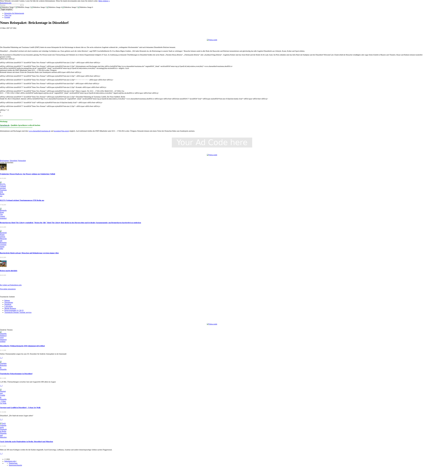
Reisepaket (22, 161)
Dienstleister (8, 302)
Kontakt (7, 17)
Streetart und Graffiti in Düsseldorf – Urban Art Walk (20, 407)
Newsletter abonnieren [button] (8, 289)
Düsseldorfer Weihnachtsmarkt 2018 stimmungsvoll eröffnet (22, 346)
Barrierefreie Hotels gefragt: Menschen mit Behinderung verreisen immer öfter (29, 253)
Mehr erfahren (103, 1)
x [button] (109, 1)
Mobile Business (10, 308)
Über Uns (7, 15)
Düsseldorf (13, 161)
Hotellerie (7, 304)
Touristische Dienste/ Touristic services (17, 312)
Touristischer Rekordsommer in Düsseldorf (16, 374)
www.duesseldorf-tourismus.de (39, 131)
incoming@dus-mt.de (61, 131)
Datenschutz (13, 463)
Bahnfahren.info (5, 3)
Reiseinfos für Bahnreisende (14, 13)
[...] (1, 358)
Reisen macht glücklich (8, 271)
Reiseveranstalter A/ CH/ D (14, 310)
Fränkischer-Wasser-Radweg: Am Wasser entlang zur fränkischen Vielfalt (27, 174)
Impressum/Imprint (15, 465)
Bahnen (7, 300)
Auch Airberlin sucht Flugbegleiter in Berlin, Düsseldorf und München (26, 441)
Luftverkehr (8, 306)
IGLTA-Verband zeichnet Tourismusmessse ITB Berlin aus (22, 200)
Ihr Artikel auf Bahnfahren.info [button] (11, 285)
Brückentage (4, 161)
